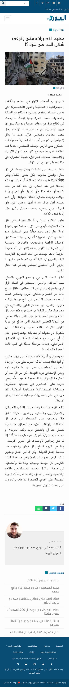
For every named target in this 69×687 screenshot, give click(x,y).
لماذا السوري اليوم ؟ (13, 646)
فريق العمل (52, 658)
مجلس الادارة (18, 652)
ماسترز (6, 683)
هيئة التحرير (32, 646)
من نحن (47, 646)
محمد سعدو (55, 541)
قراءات (32, 652)
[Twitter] (53, 508)
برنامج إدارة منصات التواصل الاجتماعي (27, 658)
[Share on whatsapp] (39, 508)
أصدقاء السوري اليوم (48, 652)
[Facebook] (60, 508)
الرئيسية (59, 646)
